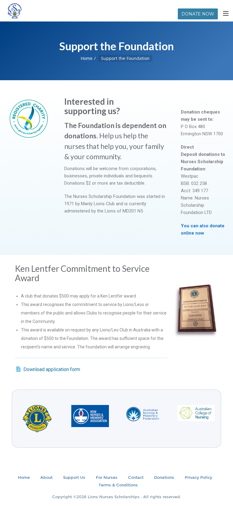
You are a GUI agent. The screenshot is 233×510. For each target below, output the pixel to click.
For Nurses (106, 477)
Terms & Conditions (118, 484)
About (46, 477)
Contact (136, 477)
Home (87, 58)
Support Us (74, 477)
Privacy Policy (198, 477)
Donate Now (197, 14)
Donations (164, 477)
